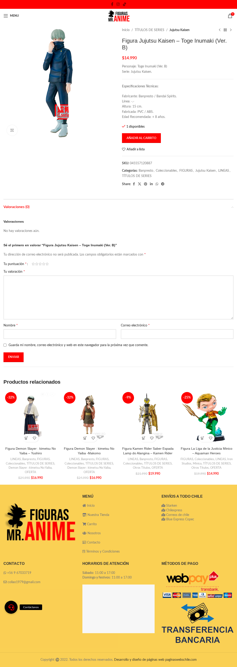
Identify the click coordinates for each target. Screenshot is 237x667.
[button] (26, 438)
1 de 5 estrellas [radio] (33, 264)
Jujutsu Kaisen (179, 30)
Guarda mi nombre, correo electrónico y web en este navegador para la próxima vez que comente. (78, 345)
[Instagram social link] (118, 4)
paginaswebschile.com (181, 659)
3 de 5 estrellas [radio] (40, 264)
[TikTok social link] (124, 4)
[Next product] (231, 30)
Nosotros (94, 533)
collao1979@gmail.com (24, 582)
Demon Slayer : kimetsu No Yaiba (30, 467)
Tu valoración (14, 271)
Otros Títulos (141, 467)
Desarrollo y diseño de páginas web (139, 659)
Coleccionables (166, 170)
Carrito (91, 524)
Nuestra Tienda (98, 515)
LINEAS (223, 170)
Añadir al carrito (141, 138)
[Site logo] (118, 15)
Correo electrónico (135, 325)
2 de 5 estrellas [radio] (36, 264)
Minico (197, 463)
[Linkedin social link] (151, 184)
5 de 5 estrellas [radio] (47, 264)
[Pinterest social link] (146, 184)
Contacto (93, 542)
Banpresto (146, 170)
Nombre (10, 325)
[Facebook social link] (112, 4)
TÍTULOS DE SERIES (149, 30)
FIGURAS (186, 170)
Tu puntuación (15, 264)
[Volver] (225, 30)
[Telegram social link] (163, 184)
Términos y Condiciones (103, 551)
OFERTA (30, 472)
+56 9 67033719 (19, 573)
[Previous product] (219, 30)
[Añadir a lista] (35, 438)
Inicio (126, 30)
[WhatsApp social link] (157, 184)
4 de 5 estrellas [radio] (43, 264)
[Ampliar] (12, 130)
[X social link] (140, 184)
